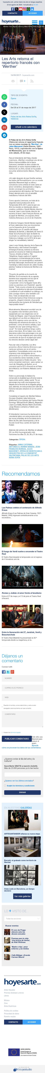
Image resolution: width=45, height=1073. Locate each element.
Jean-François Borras (25, 448)
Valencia (14, 119)
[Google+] (12, 671)
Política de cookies (11, 1010)
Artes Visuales (9, 990)
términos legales (16, 732)
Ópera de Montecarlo (31, 451)
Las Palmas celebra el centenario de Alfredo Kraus (22, 508)
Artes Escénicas (10, 1006)
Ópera (13, 98)
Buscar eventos (11, 926)
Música (6, 1000)
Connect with (7, 667)
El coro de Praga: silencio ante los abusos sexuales (18, 932)
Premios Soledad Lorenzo (14, 992)
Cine (6, 1003)
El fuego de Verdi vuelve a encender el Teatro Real (22, 552)
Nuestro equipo (10, 1016)
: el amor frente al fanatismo (22, 593)
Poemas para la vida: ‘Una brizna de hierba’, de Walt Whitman (20, 940)
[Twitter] (8, 671)
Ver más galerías (22, 896)
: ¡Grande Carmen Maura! (20, 956)
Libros (6, 995)
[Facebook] (4, 671)
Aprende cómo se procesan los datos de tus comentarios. (21, 746)
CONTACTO (12, 13)
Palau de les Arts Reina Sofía (23, 117)
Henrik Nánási (27, 447)
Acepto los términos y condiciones (21, 786)
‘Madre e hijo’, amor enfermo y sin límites (20, 948)
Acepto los (12, 732)
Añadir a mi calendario (26, 127)
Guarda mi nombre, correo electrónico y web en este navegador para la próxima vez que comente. (20, 707)
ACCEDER (33, 13)
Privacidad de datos (11, 1013)
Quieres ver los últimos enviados (19, 781)
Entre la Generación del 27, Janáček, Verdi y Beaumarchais (22, 633)
